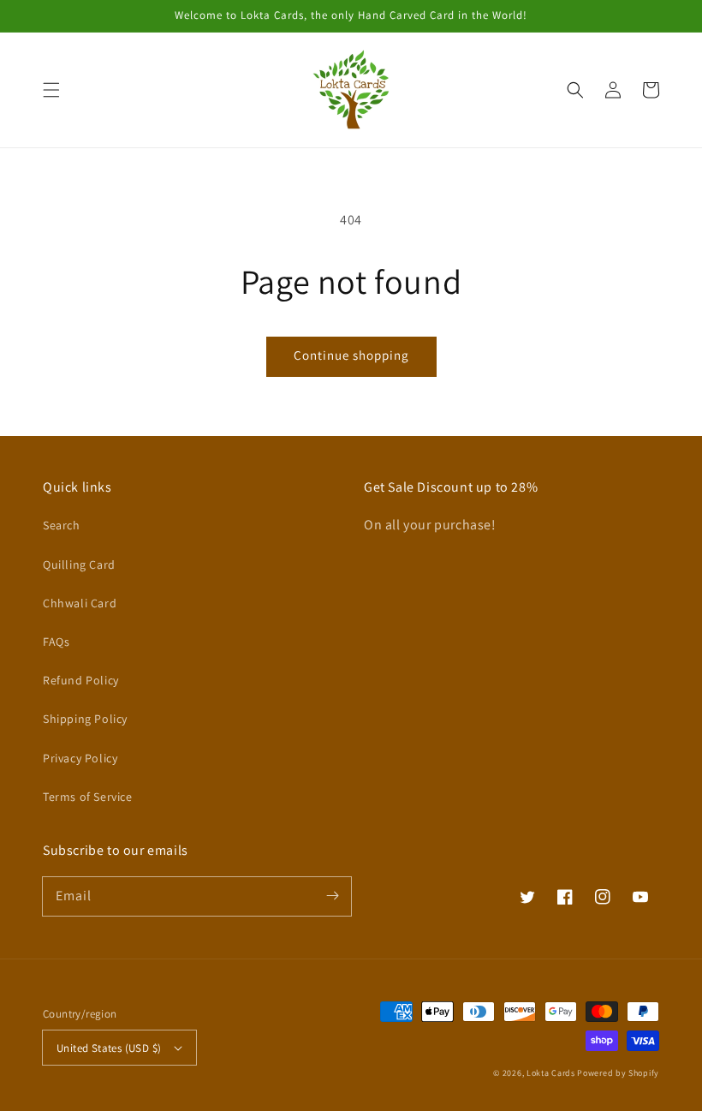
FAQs (56, 641)
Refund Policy (81, 680)
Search (61, 525)
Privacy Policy (80, 758)
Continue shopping (351, 355)
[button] (51, 90)
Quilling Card (79, 564)
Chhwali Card (79, 603)
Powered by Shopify (618, 1072)
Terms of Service (88, 796)
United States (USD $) (109, 1048)
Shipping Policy (85, 718)
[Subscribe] (332, 896)
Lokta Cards (550, 1072)
